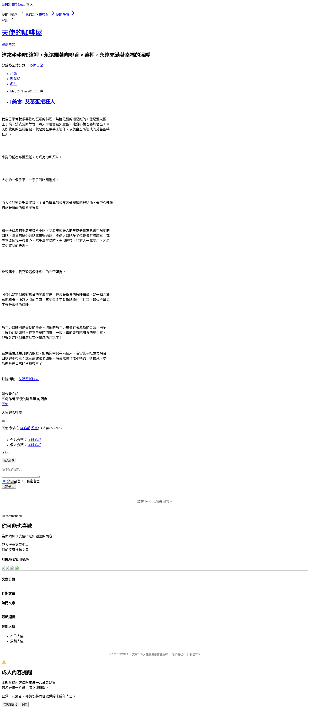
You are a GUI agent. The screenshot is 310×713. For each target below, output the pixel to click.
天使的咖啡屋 (22, 33)
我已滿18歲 (10, 704)
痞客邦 (25, 428)
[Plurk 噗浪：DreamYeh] (11, 568)
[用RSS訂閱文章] (17, 568)
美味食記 (34, 440)
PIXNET (123, 654)
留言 (34, 428)
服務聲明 (195, 654)
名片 (13, 84)
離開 (24, 704)
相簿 (13, 74)
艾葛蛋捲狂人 (29, 379)
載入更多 (8, 460)
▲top (5, 452)
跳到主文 (8, 44)
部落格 (15, 79)
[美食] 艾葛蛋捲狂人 (32, 101)
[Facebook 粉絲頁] (3, 568)
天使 (5, 404)
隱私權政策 (179, 654)
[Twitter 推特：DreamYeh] (7, 568)
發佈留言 (8, 486)
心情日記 (36, 65)
